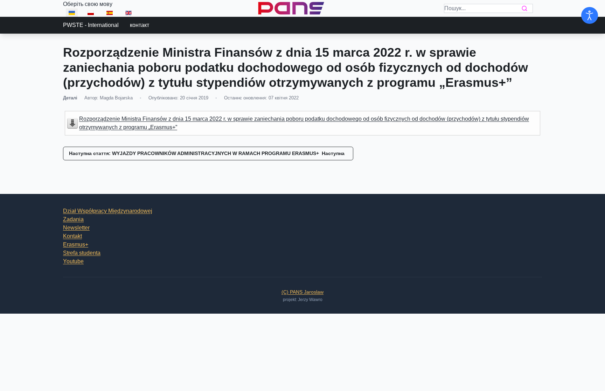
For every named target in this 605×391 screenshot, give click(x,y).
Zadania (73, 219)
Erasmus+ (75, 244)
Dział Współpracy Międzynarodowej (107, 211)
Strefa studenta (81, 253)
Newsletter (76, 228)
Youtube (73, 261)
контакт (139, 25)
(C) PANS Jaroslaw (302, 292)
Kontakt (72, 236)
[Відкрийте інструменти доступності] (589, 15)
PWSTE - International (91, 25)
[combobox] (488, 8)
